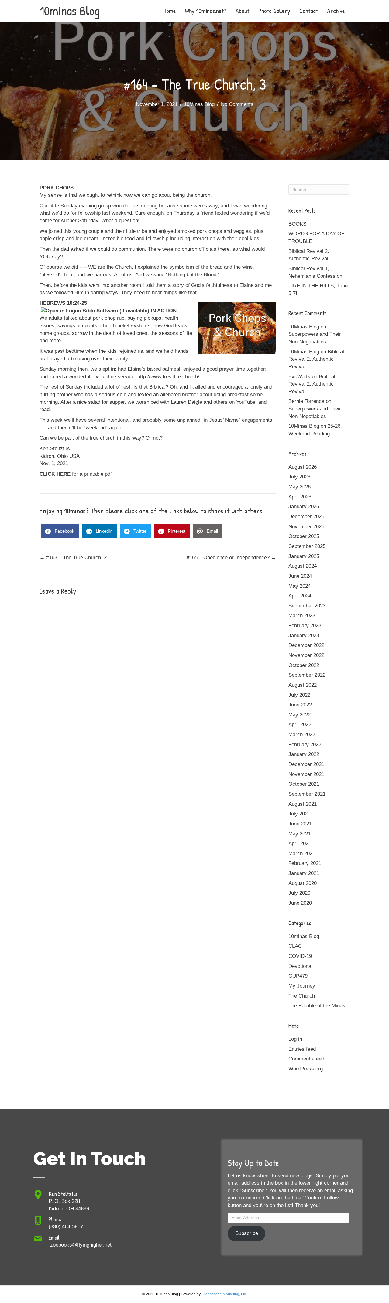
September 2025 (306, 546)
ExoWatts (299, 376)
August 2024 (302, 566)
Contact (308, 10)
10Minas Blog (199, 104)
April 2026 (299, 497)
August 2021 (302, 804)
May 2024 (299, 586)
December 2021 (306, 764)
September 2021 (306, 794)
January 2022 (303, 754)
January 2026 (303, 506)
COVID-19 (300, 956)
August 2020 (302, 883)
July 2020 (299, 893)
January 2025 (303, 556)
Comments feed (306, 1059)
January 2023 (303, 635)
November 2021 (306, 774)
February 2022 (304, 744)
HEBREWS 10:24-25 (63, 303)
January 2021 (303, 873)
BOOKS (297, 224)
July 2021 (299, 814)
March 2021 (301, 853)
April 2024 (299, 596)
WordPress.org (305, 1069)
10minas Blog (303, 936)
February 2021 (304, 863)
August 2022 (302, 685)
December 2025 (306, 516)
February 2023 (304, 625)
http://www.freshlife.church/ (168, 376)
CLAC (295, 946)
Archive (336, 10)
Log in (295, 1039)
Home (169, 10)
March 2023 (301, 615)
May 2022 (299, 715)
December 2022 (306, 645)
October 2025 (303, 536)
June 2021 (300, 824)
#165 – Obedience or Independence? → (231, 557)
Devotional (300, 966)
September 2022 (306, 675)
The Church (301, 996)
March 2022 (301, 734)
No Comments (237, 104)
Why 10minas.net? (205, 10)
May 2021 (299, 834)
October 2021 (303, 784)
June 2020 (300, 903)
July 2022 (299, 695)
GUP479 (298, 976)
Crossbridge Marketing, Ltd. (224, 1294)
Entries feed (302, 1049)
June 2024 (300, 576)
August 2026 (302, 467)
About (242, 10)
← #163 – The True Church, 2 (73, 557)
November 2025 (306, 526)
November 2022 (306, 655)
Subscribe (246, 1233)
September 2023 (306, 606)
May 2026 (299, 487)
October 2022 (303, 665)
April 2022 (299, 724)
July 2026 (299, 477)
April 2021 (299, 843)
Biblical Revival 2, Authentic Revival (316, 359)
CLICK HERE (55, 474)
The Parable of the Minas (316, 1006)
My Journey (301, 986)
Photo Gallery (274, 10)
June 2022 (300, 705)
